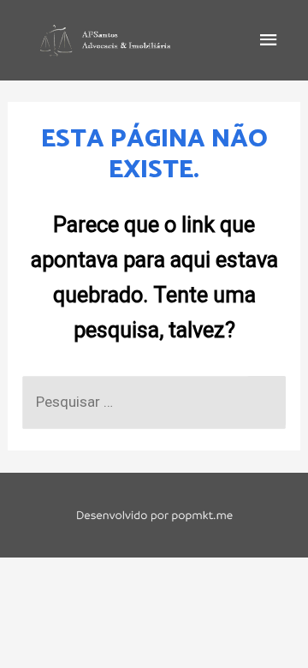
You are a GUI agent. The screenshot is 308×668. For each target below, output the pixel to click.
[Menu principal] (269, 40)
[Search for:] (154, 401)
